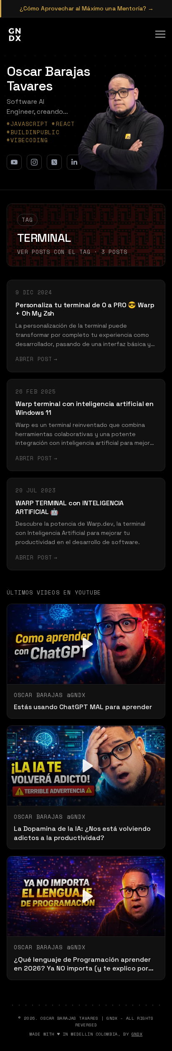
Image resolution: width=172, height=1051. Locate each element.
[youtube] (14, 162)
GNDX (137, 1034)
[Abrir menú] (160, 34)
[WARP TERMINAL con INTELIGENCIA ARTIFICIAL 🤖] (86, 524)
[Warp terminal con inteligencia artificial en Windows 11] (86, 425)
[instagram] (34, 162)
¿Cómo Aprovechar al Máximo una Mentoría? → (87, 8)
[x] (54, 162)
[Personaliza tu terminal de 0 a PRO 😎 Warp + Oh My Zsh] (86, 326)
